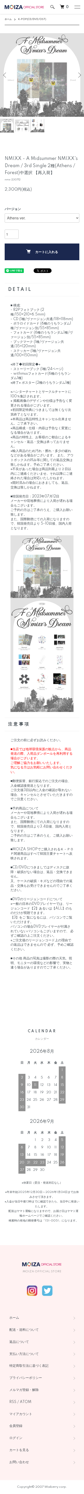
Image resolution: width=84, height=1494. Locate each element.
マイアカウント (20, 1414)
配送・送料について (24, 1330)
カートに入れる (46, 252)
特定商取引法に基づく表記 (29, 1366)
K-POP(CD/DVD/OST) (32, 19)
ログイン (15, 1438)
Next (79, 75)
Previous (5, 75)
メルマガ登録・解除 (24, 1390)
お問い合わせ (19, 1462)
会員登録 (15, 1426)
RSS (12, 1402)
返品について (19, 1342)
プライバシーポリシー (25, 1378)
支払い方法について (24, 1354)
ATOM (26, 1402)
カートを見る (19, 1450)
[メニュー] (77, 7)
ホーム (8, 19)
